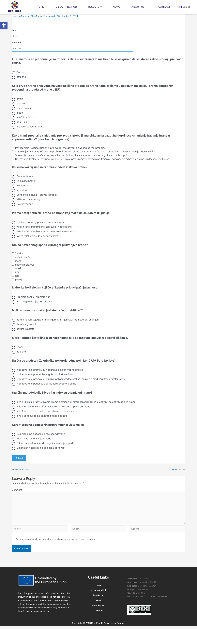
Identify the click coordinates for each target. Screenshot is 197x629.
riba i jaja (21, 122)
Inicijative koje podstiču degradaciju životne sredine (46, 383)
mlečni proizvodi (25, 117)
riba (17, 272)
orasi (18, 268)
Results (93, 6)
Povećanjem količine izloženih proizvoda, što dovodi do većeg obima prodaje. (60, 147)
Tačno (20, 72)
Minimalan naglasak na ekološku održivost (40, 447)
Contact (164, 6)
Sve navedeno (24, 204)
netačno (21, 76)
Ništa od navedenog (28, 199)
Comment (18, 489)
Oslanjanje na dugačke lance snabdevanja (40, 434)
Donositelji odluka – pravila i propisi (36, 194)
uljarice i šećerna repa (29, 126)
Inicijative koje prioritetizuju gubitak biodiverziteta (45, 374)
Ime (14, 30)
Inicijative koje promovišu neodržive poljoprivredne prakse (49, 369)
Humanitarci (23, 185)
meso (19, 112)
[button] (3, 25)
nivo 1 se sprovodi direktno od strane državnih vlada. (47, 411)
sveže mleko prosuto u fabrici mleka (37, 236)
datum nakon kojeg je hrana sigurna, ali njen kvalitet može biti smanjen (57, 319)
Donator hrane (24, 176)
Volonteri (21, 190)
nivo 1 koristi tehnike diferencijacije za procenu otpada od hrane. (53, 406)
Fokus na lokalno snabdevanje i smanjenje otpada (45, 443)
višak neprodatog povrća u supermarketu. (40, 222)
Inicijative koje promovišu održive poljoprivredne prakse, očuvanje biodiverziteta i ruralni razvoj (70, 379)
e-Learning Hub (66, 6)
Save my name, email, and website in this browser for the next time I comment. (56, 539)
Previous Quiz (20, 469)
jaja (17, 275)
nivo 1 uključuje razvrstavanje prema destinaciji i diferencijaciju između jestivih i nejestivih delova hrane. (76, 401)
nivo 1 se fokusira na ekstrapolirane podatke (41, 415)
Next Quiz (178, 469)
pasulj (18, 279)
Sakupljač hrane (25, 180)
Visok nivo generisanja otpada (33, 438)
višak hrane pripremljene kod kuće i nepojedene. (44, 226)
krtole (19, 98)
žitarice (20, 103)
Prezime (16, 42)
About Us (138, 6)
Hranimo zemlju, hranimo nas (33, 296)
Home (40, 6)
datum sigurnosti (26, 324)
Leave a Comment (21, 16)
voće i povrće (24, 108)
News (116, 6)
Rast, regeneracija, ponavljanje (34, 301)
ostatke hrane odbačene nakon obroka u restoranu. (46, 231)
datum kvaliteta (25, 328)
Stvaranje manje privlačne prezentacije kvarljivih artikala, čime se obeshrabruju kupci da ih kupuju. (72, 155)
